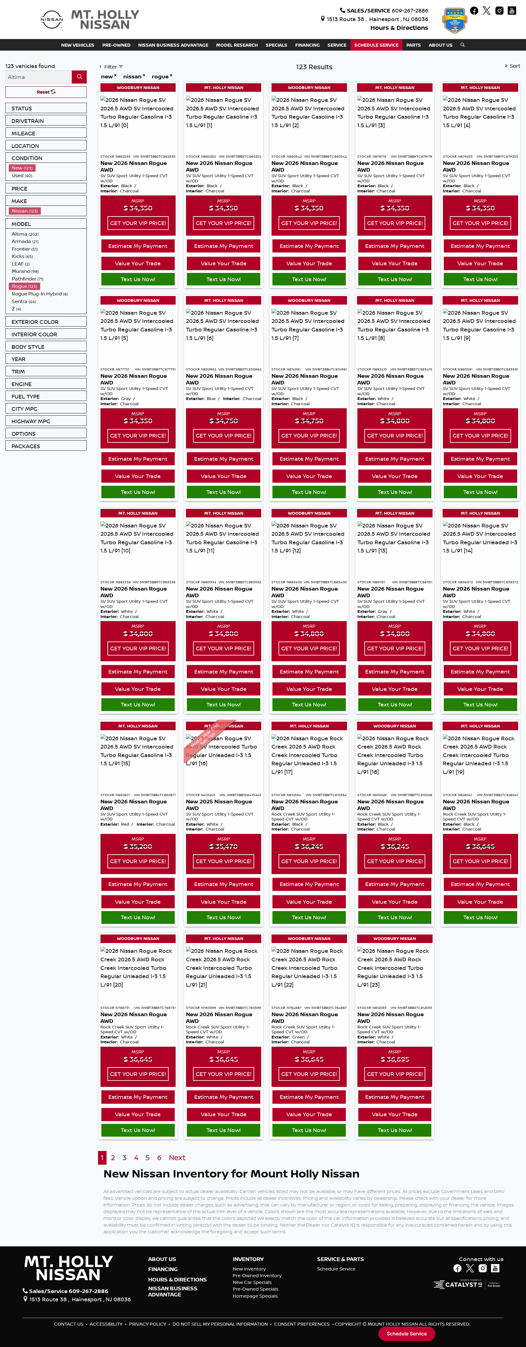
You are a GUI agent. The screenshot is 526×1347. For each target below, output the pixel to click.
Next (177, 1157)
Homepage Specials (255, 1296)
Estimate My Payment (137, 246)
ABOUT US (162, 1259)
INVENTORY (248, 1259)
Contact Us (69, 1324)
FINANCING (163, 1269)
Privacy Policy (148, 1324)
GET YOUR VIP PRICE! (138, 223)
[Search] (79, 77)
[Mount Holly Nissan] (89, 19)
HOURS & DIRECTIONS (177, 1280)
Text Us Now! (138, 279)
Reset (44, 92)
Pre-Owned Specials (256, 1289)
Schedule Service (336, 1269)
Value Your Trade (138, 263)
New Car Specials (252, 1282)
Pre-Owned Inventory (257, 1275)
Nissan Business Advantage (173, 1291)
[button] (77, 45)
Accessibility (107, 1324)
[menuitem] (48, 168)
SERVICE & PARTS (340, 1259)
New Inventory (249, 1269)
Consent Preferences (302, 1324)
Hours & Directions (399, 27)
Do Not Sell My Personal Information (221, 1324)
